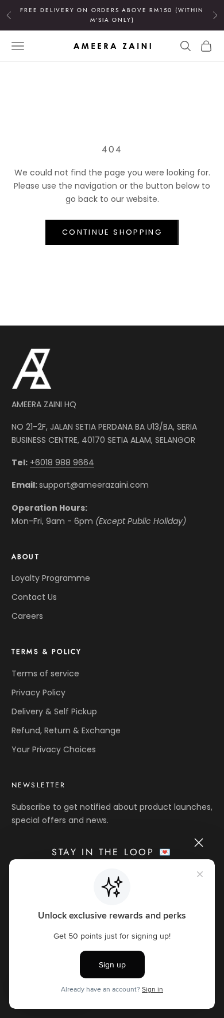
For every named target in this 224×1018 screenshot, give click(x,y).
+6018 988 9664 (62, 462)
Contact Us (34, 597)
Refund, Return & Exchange (66, 730)
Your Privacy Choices (53, 749)
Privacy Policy (38, 692)
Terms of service (45, 673)
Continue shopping (112, 232)
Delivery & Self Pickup (54, 711)
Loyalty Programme (50, 578)
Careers (27, 616)
